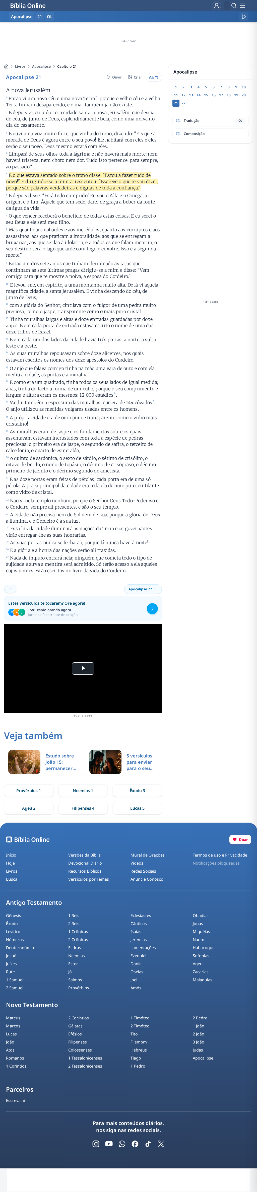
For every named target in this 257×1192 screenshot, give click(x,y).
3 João (198, 1042)
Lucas (11, 1034)
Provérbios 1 (28, 790)
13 (191, 95)
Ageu (198, 963)
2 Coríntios (78, 1018)
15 (206, 95)
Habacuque (204, 947)
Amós (136, 988)
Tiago (136, 1058)
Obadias (201, 915)
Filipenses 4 (83, 808)
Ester (73, 963)
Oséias (137, 971)
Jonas (198, 923)
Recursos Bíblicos (84, 871)
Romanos (15, 1058)
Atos (10, 1050)
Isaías (136, 931)
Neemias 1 (83, 790)
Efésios (75, 1034)
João (10, 1042)
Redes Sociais (143, 871)
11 (176, 95)
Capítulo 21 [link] (67, 66)
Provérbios (78, 988)
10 (244, 87)
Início (11, 855)
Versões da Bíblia (84, 855)
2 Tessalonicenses (85, 1066)
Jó (70, 971)
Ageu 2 (28, 808)
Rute (10, 971)
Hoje (10, 863)
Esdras (74, 947)
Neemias (76, 955)
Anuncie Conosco (147, 879)
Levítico (13, 931)
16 (214, 95)
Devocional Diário (85, 863)
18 (229, 95)
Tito (134, 1034)
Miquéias (201, 931)
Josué (11, 955)
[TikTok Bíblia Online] (148, 1144)
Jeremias (139, 939)
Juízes (11, 963)
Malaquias (202, 980)
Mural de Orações (148, 855)
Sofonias (201, 955)
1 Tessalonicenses (85, 1058)
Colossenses (80, 1050)
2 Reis (73, 923)
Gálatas (75, 1026)
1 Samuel (14, 980)
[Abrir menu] (242, 5)
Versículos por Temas (88, 879)
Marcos (13, 1026)
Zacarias (201, 971)
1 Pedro (138, 1066)
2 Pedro (200, 1018)
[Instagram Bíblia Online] (96, 1144)
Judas (198, 1050)
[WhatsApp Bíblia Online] (122, 1144)
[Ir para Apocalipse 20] (10, 589)
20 (244, 95)
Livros (20, 66)
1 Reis (73, 915)
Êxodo (12, 923)
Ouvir (117, 77)
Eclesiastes (141, 915)
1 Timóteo (140, 1018)
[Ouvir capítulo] (243, 16)
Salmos (75, 980)
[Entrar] (216, 5)
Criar (138, 77)
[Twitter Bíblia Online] (161, 1144)
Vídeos (137, 863)
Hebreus (139, 1050)
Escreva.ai (15, 1100)
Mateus (13, 1018)
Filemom (139, 1042)
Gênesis (13, 915)
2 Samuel (14, 988)
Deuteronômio (20, 947)
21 (39, 16)
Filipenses (77, 1042)
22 (183, 103)
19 (236, 95)
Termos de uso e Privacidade (220, 855)
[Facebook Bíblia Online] (135, 1144)
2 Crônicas (78, 939)
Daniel (137, 963)
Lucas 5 (137, 808)
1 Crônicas (78, 931)
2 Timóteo (140, 1026)
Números (15, 939)
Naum (198, 939)
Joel (134, 980)
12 (183, 95)
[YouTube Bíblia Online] (109, 1144)
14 (199, 95)
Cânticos (139, 923)
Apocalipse (41, 66)
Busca (11, 879)
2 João (198, 1034)
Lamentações (143, 947)
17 (221, 95)
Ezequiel (138, 955)
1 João (198, 1026)
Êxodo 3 (137, 790)
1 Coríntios (16, 1066)
